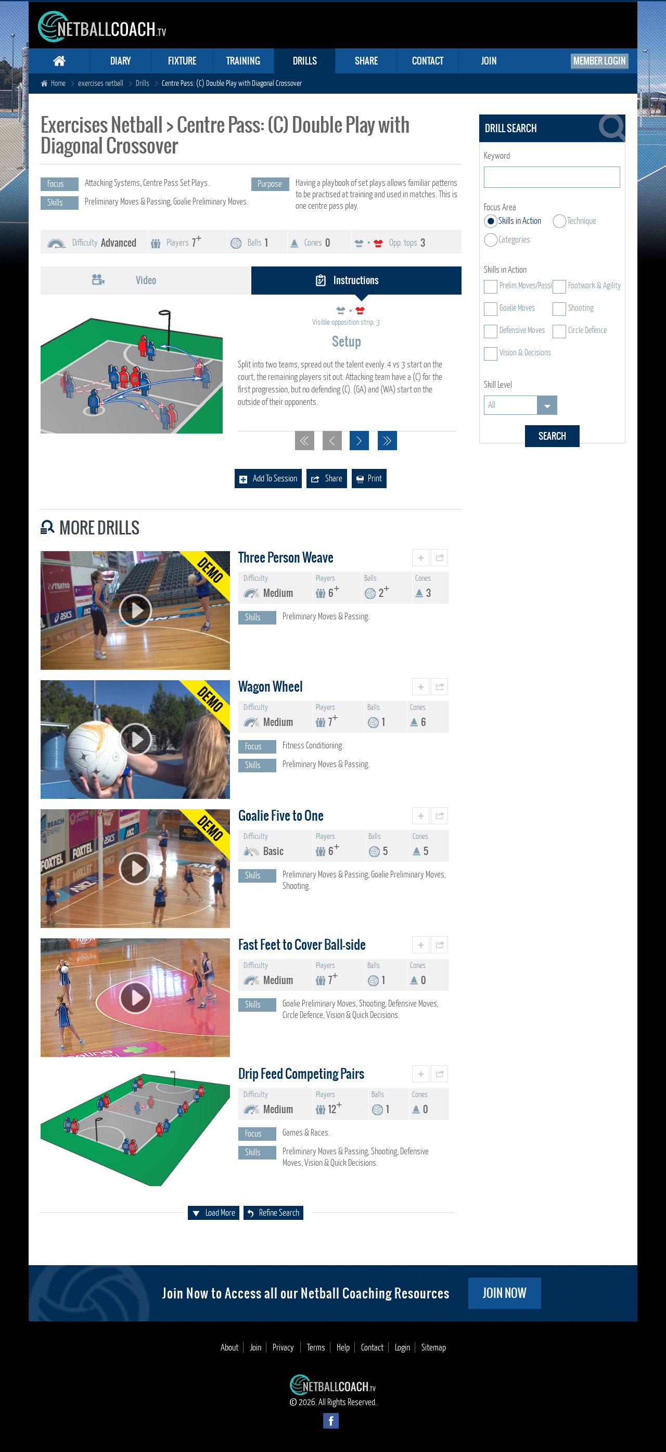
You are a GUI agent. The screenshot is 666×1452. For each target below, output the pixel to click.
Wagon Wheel (270, 686)
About (229, 1348)
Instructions (356, 280)
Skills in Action (519, 221)
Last (387, 440)
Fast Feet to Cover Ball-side (302, 944)
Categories (514, 240)
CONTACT (427, 61)
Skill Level (498, 385)
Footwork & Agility (594, 285)
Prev (332, 440)
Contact (372, 1348)
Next (359, 440)
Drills (142, 83)
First (304, 440)
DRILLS (305, 61)
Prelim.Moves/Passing (529, 285)
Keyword (497, 156)
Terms (316, 1348)
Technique (581, 221)
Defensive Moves (522, 330)
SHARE (366, 61)
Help (343, 1348)
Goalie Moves (517, 308)
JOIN (489, 61)
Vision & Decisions (525, 353)
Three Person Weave (286, 557)
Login (402, 1348)
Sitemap (433, 1348)
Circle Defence (587, 330)
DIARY (120, 61)
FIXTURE (182, 61)
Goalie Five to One (281, 815)
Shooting (581, 308)
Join (255, 1348)
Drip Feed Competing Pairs (301, 1073)
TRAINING (243, 61)
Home (58, 83)
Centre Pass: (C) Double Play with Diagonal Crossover (232, 83)
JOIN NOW (505, 1293)
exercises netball (100, 83)
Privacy (284, 1348)
